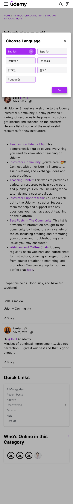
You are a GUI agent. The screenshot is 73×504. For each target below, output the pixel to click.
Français (44, 60)
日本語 (12, 70)
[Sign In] (67, 4)
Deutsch (13, 60)
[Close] (65, 41)
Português (14, 79)
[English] (18, 4)
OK (59, 90)
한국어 (43, 70)
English (12, 51)
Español (44, 51)
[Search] (60, 4)
